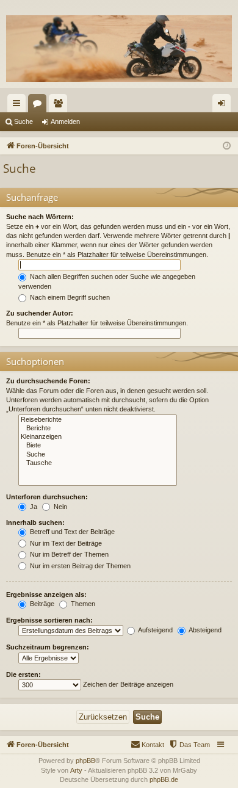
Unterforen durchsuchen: (47, 497)
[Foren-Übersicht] (119, 48)
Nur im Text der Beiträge (65, 543)
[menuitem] (189, 744)
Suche (23, 121)
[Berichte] (98, 428)
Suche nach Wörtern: (40, 216)
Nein (59, 506)
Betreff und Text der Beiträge (71, 531)
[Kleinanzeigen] (98, 437)
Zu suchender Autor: (39, 313)
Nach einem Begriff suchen (69, 297)
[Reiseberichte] (98, 420)
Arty (76, 770)
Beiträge (41, 603)
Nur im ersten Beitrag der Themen (79, 565)
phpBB (85, 760)
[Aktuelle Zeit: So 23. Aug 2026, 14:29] (227, 146)
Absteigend (204, 630)
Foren (39, 105)
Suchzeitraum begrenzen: (47, 647)
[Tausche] (98, 463)
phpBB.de (164, 779)
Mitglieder (60, 105)
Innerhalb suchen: (35, 522)
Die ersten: (23, 674)
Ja (32, 506)
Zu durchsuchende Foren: (48, 381)
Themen (82, 603)
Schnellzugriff (19, 105)
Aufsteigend (155, 630)
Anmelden (65, 121)
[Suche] (98, 454)
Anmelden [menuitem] (224, 105)
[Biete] (98, 445)
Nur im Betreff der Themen (68, 554)
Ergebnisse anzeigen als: (46, 594)
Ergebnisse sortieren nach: (49, 620)
